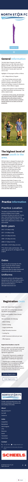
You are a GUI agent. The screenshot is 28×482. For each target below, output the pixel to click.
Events (3, 433)
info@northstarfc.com (18, 444)
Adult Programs (5, 426)
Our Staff (3, 413)
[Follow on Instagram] (25, 465)
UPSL (2, 429)
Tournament (4, 436)
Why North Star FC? (6, 411)
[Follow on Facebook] (23, 465)
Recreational (4, 424)
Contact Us (14, 47)
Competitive (4, 422)
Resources (4, 431)
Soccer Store (4, 438)
